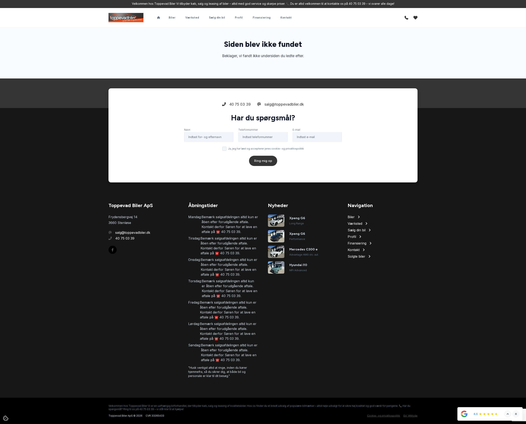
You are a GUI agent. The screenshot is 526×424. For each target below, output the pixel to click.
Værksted (192, 17)
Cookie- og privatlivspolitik (383, 415)
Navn (187, 129)
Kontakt (286, 17)
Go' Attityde (410, 415)
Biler (172, 17)
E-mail (296, 129)
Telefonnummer (248, 129)
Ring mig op (263, 161)
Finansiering (262, 17)
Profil (239, 17)
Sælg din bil (217, 17)
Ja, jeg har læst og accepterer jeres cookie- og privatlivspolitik (266, 148)
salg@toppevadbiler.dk (283, 104)
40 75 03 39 (239, 104)
